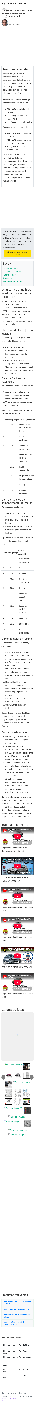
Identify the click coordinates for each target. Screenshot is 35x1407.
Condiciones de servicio (10, 1401)
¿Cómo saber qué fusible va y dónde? (16, 1309)
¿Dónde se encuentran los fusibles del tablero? (17, 1315)
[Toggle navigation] (4, 8)
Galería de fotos (10, 278)
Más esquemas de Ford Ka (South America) (17, 253)
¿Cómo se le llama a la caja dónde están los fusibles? (15, 1323)
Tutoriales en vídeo (11, 275)
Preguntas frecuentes (12, 281)
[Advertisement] (17, 47)
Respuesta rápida (10, 268)
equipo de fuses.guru (9, 1398)
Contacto (14, 1403)
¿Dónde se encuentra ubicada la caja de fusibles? (17, 1302)
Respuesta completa (12, 271)
